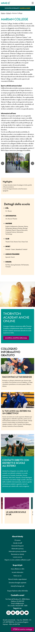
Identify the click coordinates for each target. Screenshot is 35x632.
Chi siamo (17, 540)
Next (34, 511)
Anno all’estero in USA (17, 569)
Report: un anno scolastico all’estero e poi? (17, 560)
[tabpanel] (17, 163)
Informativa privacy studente (17, 551)
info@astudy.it (19, 603)
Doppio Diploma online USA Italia (17, 591)
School (8, 13)
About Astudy (17, 536)
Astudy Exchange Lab (17, 586)
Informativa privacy (18, 548)
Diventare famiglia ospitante (17, 583)
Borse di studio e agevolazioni (17, 579)
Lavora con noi (17, 557)
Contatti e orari (17, 595)
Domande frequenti (17, 546)
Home (3, 13)
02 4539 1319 (20, 601)
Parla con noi (17, 576)
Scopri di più (17, 565)
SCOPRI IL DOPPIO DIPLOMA (16, 338)
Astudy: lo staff (17, 543)
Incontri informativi (17, 572)
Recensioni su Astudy (17, 554)
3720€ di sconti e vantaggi (22, 629)
